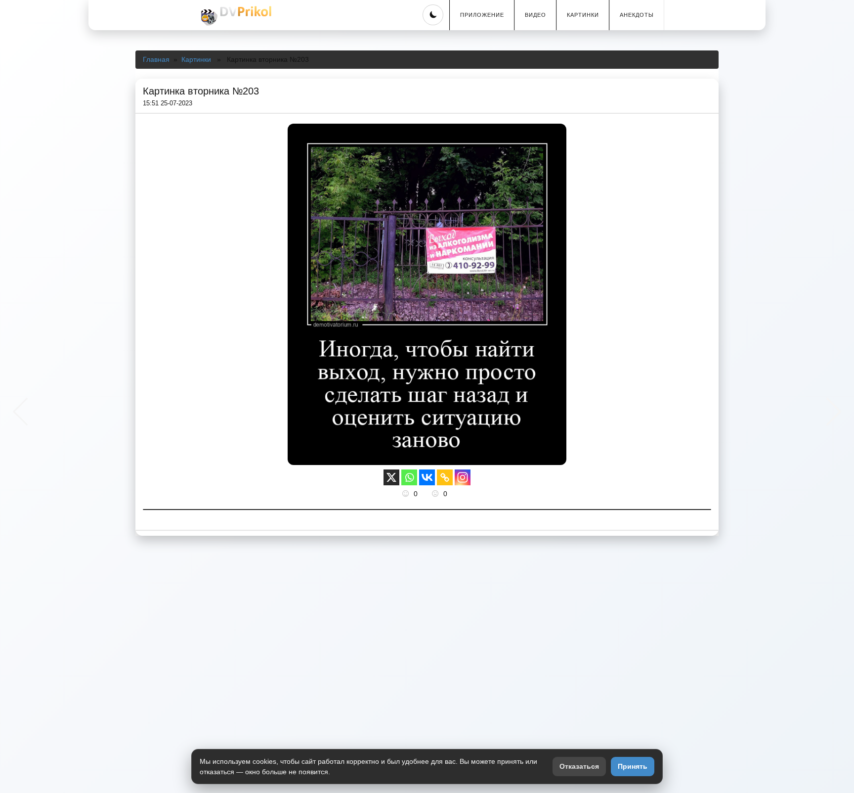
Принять (632, 766)
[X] (391, 477)
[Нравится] (406, 494)
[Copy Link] (445, 477)
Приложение (482, 15)
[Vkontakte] (427, 477)
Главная (156, 59)
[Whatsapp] (409, 477)
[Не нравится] (436, 494)
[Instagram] (462, 477)
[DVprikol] (234, 16)
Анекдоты (637, 15)
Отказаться (579, 766)
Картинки (583, 15)
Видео (535, 15)
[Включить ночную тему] (433, 14)
